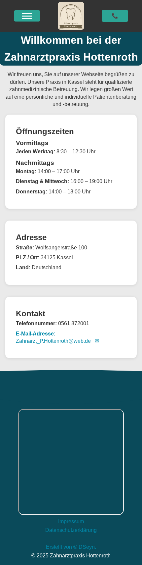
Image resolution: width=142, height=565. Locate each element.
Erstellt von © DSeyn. (71, 547)
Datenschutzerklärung (71, 530)
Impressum (71, 521)
